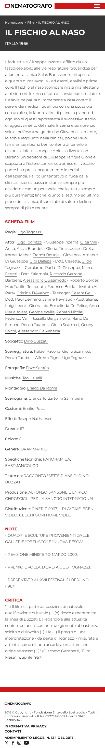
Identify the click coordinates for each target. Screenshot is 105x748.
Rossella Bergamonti (50, 318)
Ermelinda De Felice (68, 305)
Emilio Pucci (34, 408)
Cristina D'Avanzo (33, 292)
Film (30, 22)
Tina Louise (69, 248)
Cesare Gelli (82, 292)
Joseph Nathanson (35, 418)
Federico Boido (61, 286)
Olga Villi (88, 242)
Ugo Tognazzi (30, 232)
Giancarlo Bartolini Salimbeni (56, 398)
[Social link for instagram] (19, 743)
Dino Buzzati (36, 341)
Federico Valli (17, 318)
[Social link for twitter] (6, 743)
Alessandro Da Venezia (39, 331)
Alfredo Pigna (48, 357)
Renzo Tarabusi (35, 324)
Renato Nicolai (69, 312)
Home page (14, 22)
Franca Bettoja (46, 254)
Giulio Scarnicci (65, 324)
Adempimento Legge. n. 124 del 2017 (39, 738)
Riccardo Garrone (66, 273)
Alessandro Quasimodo (44, 280)
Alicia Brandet (30, 248)
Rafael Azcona (47, 351)
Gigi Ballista (40, 261)
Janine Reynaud (58, 299)
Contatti (13, 731)
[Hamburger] (97, 6)
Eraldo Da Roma (42, 388)
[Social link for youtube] (26, 743)
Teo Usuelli (32, 378)
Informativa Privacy (26, 726)
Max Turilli (14, 286)
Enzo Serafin (37, 367)
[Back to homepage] (18, 703)
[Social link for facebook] (13, 743)
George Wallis (42, 312)
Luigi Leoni (15, 305)
